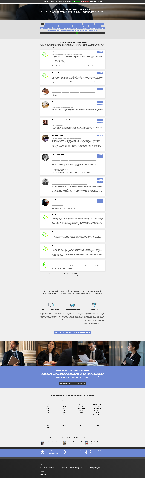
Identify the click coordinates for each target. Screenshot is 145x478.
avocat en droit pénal (57, 28)
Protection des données (44, 470)
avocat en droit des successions (65, 26)
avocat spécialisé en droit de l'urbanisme (96, 28)
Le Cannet (81, 402)
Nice (81, 425)
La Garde (64, 423)
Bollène (48, 412)
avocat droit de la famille (64, 23)
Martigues (81, 416)
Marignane (81, 412)
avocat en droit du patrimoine (95, 26)
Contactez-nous (43, 474)
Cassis (48, 425)
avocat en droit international (46, 28)
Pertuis (97, 402)
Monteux (80, 423)
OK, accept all (77, 1)
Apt (48, 404)
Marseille (80, 414)
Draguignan (64, 402)
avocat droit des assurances (76, 23)
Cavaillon (48, 427)
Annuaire (41, 467)
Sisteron (97, 412)
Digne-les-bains (64, 400)
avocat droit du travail (99, 23)
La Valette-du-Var (80, 400)
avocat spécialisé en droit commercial (80, 28)
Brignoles (48, 416)
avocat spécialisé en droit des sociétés (73, 30)
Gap (64, 410)
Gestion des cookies (43, 471)
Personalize (93, 1)
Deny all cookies (85, 1)
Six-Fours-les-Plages (97, 414)
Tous (43, 23)
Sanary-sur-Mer (97, 410)
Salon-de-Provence (97, 408)
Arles (48, 406)
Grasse (64, 412)
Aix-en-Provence (48, 400)
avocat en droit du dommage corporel (80, 26)
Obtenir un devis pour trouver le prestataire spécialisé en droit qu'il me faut (72, 332)
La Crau (64, 421)
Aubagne (48, 408)
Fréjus (64, 408)
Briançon (48, 414)
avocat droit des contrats (88, 23)
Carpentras (48, 423)
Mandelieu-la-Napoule (81, 408)
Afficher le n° (100, 104)
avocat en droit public (67, 28)
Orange (97, 400)
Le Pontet (81, 404)
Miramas (80, 421)
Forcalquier (64, 406)
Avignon (47, 410)
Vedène (97, 423)
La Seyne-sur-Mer (64, 425)
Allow (77, 33)
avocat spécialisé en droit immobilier (89, 30)
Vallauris (97, 421)
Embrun (64, 404)
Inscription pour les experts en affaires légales (72, 383)
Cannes (48, 421)
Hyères (64, 414)
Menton (80, 418)
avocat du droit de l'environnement (50, 26)
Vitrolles (97, 425)
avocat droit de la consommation (51, 23)
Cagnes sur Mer (48, 418)
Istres (64, 416)
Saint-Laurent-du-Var (97, 404)
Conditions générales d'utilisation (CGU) (47, 468)
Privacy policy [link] (99, 1)
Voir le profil (100, 51)
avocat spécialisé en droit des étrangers (56, 30)
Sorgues (97, 416)
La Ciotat (64, 418)
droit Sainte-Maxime (65, 470)
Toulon (97, 418)
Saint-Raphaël (97, 406)
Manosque (81, 410)
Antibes (47, 402)
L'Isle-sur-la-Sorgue (80, 406)
